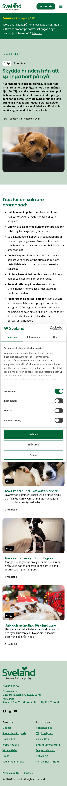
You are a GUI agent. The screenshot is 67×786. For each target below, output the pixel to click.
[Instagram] (10, 711)
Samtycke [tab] (12, 337)
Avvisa (33, 455)
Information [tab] (33, 337)
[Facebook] (4, 711)
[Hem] (11, 6)
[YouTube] (15, 711)
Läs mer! (37, 33)
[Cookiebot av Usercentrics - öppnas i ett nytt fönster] (49, 328)
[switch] (59, 400)
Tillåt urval (33, 444)
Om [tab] (55, 337)
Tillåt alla (33, 434)
